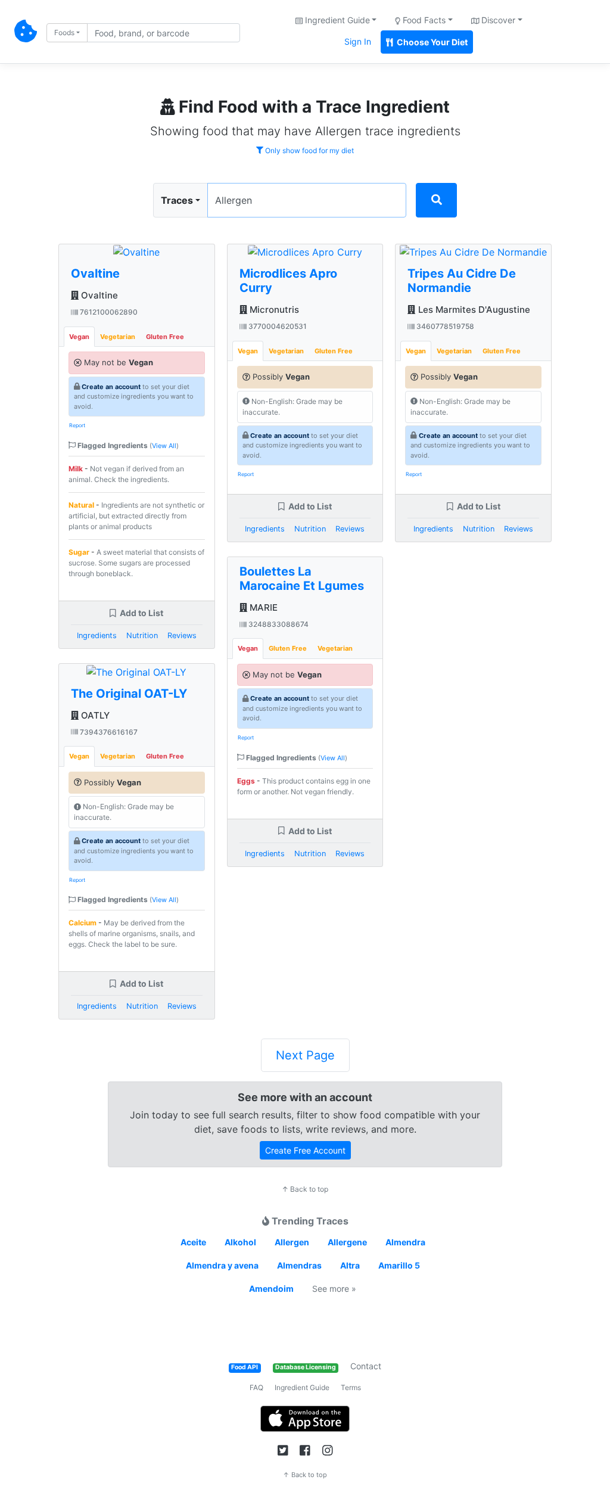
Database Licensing (305, 1367)
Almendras (299, 1265)
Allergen (292, 1242)
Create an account (111, 387)
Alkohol (240, 1242)
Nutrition (142, 635)
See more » (334, 1288)
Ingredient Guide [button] (336, 20)
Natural (81, 505)
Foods (64, 32)
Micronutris (273, 309)
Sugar (79, 552)
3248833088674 (278, 624)
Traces (177, 200)
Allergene (347, 1242)
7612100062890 (108, 311)
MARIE (262, 607)
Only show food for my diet (308, 150)
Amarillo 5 (399, 1265)
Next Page (305, 1055)
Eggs (246, 780)
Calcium (83, 922)
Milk (76, 468)
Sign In (357, 41)
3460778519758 (444, 326)
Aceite (193, 1242)
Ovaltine (95, 273)
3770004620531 (277, 326)
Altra (350, 1265)
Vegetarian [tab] (117, 336)
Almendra (405, 1242)
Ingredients (97, 635)
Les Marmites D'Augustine (473, 309)
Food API (244, 1367)
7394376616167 (108, 732)
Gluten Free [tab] (165, 336)
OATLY (94, 715)
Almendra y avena (222, 1265)
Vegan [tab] (79, 336)
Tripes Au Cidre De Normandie (461, 280)
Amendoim (271, 1288)
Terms (351, 1387)
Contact (365, 1366)
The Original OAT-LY (129, 693)
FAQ (256, 1387)
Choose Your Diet (431, 42)
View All (164, 446)
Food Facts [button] (423, 20)
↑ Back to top (305, 1189)
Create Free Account (305, 1150)
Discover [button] (497, 20)
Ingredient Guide (302, 1387)
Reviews (182, 635)
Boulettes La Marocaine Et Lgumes (301, 578)
